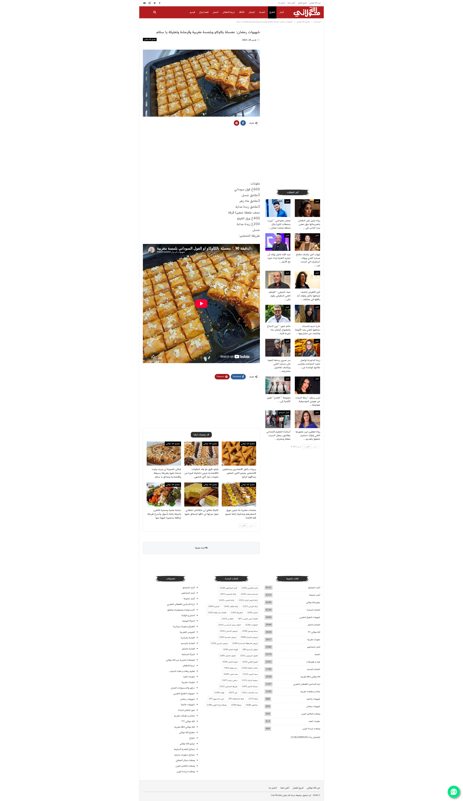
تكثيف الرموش (249, 655)
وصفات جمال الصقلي (185, 760)
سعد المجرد (250, 674)
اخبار (317, 201)
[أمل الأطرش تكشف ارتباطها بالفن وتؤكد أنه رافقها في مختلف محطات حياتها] (307, 279)
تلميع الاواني (250, 662)
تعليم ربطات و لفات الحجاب (182, 671)
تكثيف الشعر (228, 655)
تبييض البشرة (249, 637)
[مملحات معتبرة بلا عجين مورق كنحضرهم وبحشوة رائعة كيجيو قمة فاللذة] (239, 494)
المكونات (251, 625)
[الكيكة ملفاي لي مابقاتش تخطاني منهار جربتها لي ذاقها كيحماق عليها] (201, 494)
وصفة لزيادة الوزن (217, 705)
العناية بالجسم (313, 669)
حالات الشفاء (250, 668)
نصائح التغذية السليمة (184, 749)
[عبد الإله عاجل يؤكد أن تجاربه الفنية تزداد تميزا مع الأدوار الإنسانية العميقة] (278, 242)
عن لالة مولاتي (315, 3)
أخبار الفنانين (250, 588)
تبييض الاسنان (228, 631)
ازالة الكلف (231, 606)
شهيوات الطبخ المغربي (310, 617)
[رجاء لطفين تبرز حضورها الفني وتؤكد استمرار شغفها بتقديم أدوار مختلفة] (307, 419)
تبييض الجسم (227, 637)
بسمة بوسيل (250, 631)
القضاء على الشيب (248, 618)
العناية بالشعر (314, 624)
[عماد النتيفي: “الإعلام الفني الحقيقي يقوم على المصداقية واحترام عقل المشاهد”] (278, 279)
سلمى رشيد (229, 680)
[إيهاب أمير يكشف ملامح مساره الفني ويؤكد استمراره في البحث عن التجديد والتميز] (307, 242)
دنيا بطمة (230, 668)
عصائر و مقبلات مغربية (310, 691)
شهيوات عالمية (313, 699)
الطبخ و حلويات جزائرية (184, 626)
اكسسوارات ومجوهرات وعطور (181, 610)
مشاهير (252, 705)
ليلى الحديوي (216, 698)
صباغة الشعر (250, 686)
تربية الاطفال (229, 12)
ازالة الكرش (250, 606)
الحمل (215, 12)
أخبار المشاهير (313, 647)
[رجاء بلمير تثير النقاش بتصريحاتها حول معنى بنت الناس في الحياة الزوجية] (307, 208)
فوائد (219, 692)
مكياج (192, 738)
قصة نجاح (203, 12)
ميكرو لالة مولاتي (313, 602)
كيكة (253, 698)
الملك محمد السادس (229, 625)
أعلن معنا (291, 3)
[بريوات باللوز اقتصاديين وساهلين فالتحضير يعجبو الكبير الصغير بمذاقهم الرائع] (239, 454)
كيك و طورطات (313, 662)
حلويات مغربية (313, 639)
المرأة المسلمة (188, 654)
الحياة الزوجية (188, 621)
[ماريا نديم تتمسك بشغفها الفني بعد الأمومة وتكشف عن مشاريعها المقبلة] (307, 314)
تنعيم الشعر (230, 662)
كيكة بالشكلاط (236, 698)
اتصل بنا (281, 3)
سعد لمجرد (231, 674)
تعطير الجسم (250, 649)
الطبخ (272, 12)
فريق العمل (302, 3)
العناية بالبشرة (313, 610)
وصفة (236, 705)
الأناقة (241, 12)
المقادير (227, 618)
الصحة (262, 12)
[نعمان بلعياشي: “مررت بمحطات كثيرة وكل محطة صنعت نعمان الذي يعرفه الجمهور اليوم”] (278, 208)
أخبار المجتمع (284, 412)
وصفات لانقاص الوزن (310, 714)
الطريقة (237, 612)
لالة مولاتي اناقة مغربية (310, 676)
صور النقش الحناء (186, 710)
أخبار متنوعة (314, 595)
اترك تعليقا (200, 548)
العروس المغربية (187, 632)
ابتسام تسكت (249, 594)
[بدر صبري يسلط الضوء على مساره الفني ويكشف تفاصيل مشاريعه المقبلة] (278, 348)
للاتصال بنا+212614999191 (305, 737)
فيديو (192, 12)
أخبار (281, 12)
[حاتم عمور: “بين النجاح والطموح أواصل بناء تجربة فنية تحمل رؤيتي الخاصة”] (278, 314)
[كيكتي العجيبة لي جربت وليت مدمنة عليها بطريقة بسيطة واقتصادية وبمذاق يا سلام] (164, 454)
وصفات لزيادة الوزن (311, 728)
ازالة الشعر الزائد (248, 600)
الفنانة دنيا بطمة (217, 612)
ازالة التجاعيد (228, 594)
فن (233, 692)
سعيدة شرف (250, 680)
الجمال (252, 12)
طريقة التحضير (228, 686)
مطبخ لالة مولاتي (150, 39)
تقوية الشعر (230, 649)
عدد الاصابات (250, 692)
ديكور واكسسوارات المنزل (183, 688)
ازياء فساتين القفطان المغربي (306, 684)
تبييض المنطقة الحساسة (245, 643)
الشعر (252, 612)
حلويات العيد (314, 721)
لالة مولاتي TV (314, 632)
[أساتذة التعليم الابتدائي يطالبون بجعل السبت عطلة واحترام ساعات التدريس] (278, 419)
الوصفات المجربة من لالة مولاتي (180, 660)
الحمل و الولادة (188, 615)
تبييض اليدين (219, 643)
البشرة (213, 606)
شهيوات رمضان (313, 706)
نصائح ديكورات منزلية (184, 755)
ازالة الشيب (226, 600)
